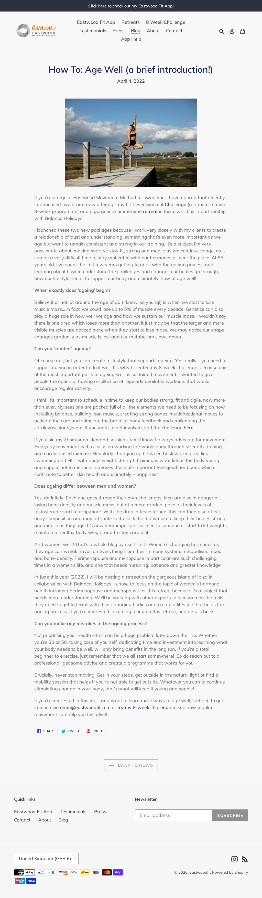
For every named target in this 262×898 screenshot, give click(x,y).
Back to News (135, 765)
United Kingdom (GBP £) (45, 858)
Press (100, 812)
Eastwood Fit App (33, 812)
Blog (63, 820)
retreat (150, 211)
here (188, 428)
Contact (22, 820)
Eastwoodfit (200, 872)
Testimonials (73, 812)
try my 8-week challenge (144, 707)
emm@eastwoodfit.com (85, 707)
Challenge (175, 204)
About (44, 820)
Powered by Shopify (230, 872)
